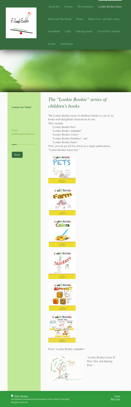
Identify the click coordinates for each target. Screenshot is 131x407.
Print (16, 395)
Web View (115, 399)
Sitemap (24, 395)
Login (117, 395)
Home (17, 154)
